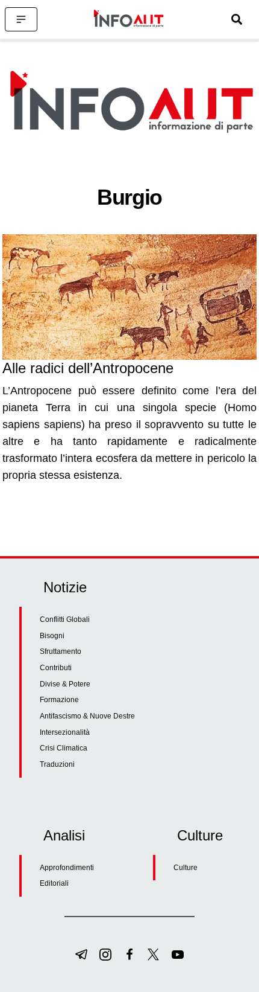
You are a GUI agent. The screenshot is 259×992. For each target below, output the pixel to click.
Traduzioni (57, 764)
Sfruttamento (60, 651)
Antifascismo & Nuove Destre (87, 716)
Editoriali (54, 883)
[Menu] (21, 19)
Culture (185, 867)
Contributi (56, 668)
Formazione (59, 700)
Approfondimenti (67, 867)
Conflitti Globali (65, 619)
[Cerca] (236, 19)
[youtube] (178, 954)
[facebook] (129, 954)
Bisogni (52, 636)
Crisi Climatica (63, 748)
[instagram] (105, 954)
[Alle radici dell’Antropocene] (129, 297)
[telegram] (81, 954)
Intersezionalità (65, 732)
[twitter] (154, 954)
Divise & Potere (65, 684)
